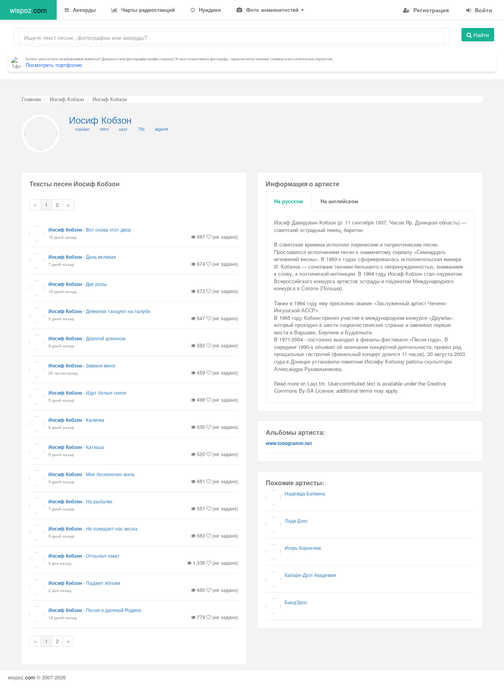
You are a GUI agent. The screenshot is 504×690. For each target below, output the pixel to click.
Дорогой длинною (106, 338)
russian (82, 129)
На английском (339, 201)
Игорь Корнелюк (303, 547)
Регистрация (430, 10)
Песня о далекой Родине (113, 610)
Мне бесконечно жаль (110, 474)
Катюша (95, 446)
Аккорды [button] (83, 9)
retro (104, 129)
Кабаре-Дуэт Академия (310, 574)
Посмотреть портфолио (54, 65)
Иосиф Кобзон (67, 99)
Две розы (96, 283)
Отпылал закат (103, 555)
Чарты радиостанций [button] (147, 9)
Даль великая (101, 256)
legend (161, 129)
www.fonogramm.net (289, 443)
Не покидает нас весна (111, 528)
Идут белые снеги (106, 392)
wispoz (28, 10)
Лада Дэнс (296, 520)
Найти (480, 35)
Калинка (95, 419)
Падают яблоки (103, 582)
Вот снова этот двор (108, 229)
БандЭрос (296, 602)
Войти (482, 10)
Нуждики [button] (209, 9)
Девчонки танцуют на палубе (118, 311)
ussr (123, 129)
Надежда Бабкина (305, 493)
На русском (288, 201)
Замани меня (100, 365)
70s (141, 129)
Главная (31, 99)
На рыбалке (99, 501)
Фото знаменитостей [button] (272, 9)
